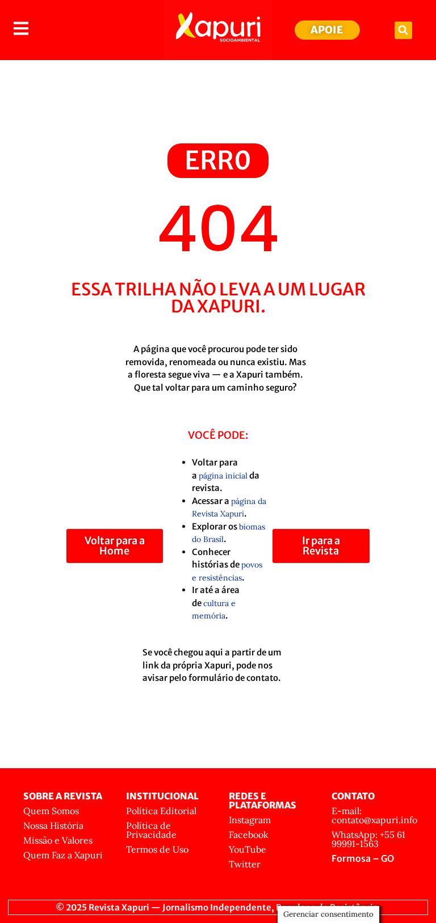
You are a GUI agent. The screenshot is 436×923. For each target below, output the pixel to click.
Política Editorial (161, 810)
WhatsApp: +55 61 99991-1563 (368, 839)
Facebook (249, 834)
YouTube (247, 849)
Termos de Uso (157, 849)
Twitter (245, 864)
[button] (403, 30)
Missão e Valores (58, 840)
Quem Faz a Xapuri (63, 855)
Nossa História (53, 825)
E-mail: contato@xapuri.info (374, 815)
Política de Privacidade (151, 830)
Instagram (250, 819)
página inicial (223, 476)
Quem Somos (51, 810)
